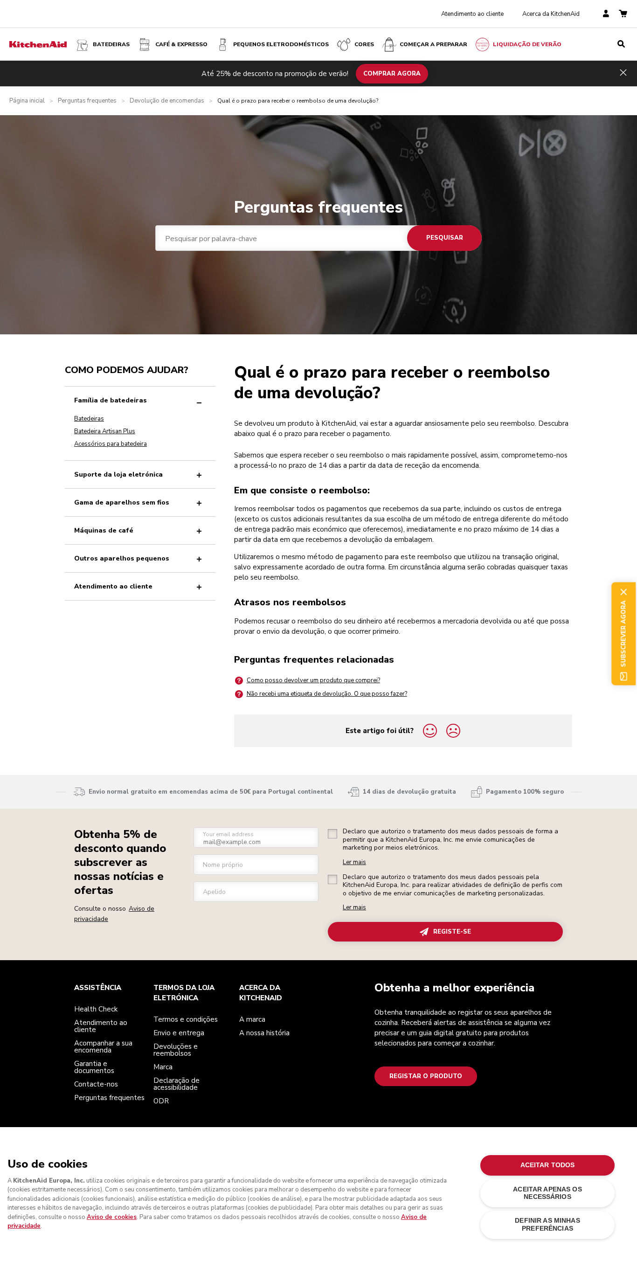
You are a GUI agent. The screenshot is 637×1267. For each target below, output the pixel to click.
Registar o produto (425, 1076)
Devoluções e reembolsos (175, 1050)
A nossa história (264, 1033)
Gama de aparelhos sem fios (121, 502)
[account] (606, 14)
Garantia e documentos (94, 1067)
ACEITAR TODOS (547, 1165)
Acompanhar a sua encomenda (103, 1047)
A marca (252, 1019)
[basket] (623, 14)
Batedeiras (111, 44)
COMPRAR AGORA (392, 73)
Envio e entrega (178, 1033)
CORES (364, 44)
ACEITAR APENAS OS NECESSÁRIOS (547, 1193)
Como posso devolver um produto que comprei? (313, 680)
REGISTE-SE (452, 932)
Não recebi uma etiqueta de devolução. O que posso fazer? (327, 694)
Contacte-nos (96, 1084)
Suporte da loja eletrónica (118, 474)
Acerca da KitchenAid (551, 14)
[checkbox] (332, 833)
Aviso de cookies (112, 1217)
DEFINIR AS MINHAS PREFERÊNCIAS (547, 1224)
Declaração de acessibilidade (176, 1084)
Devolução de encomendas (167, 101)
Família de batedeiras (110, 400)
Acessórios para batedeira (110, 444)
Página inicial (27, 101)
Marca (163, 1067)
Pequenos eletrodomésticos (281, 44)
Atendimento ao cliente (472, 14)
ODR (161, 1101)
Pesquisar (444, 238)
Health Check (96, 1009)
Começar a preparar (433, 44)
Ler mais (354, 862)
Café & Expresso (181, 44)
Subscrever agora (623, 633)
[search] (621, 44)
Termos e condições (185, 1019)
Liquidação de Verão (527, 44)
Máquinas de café (103, 530)
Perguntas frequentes (87, 101)
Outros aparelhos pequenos (121, 558)
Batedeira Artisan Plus (104, 431)
